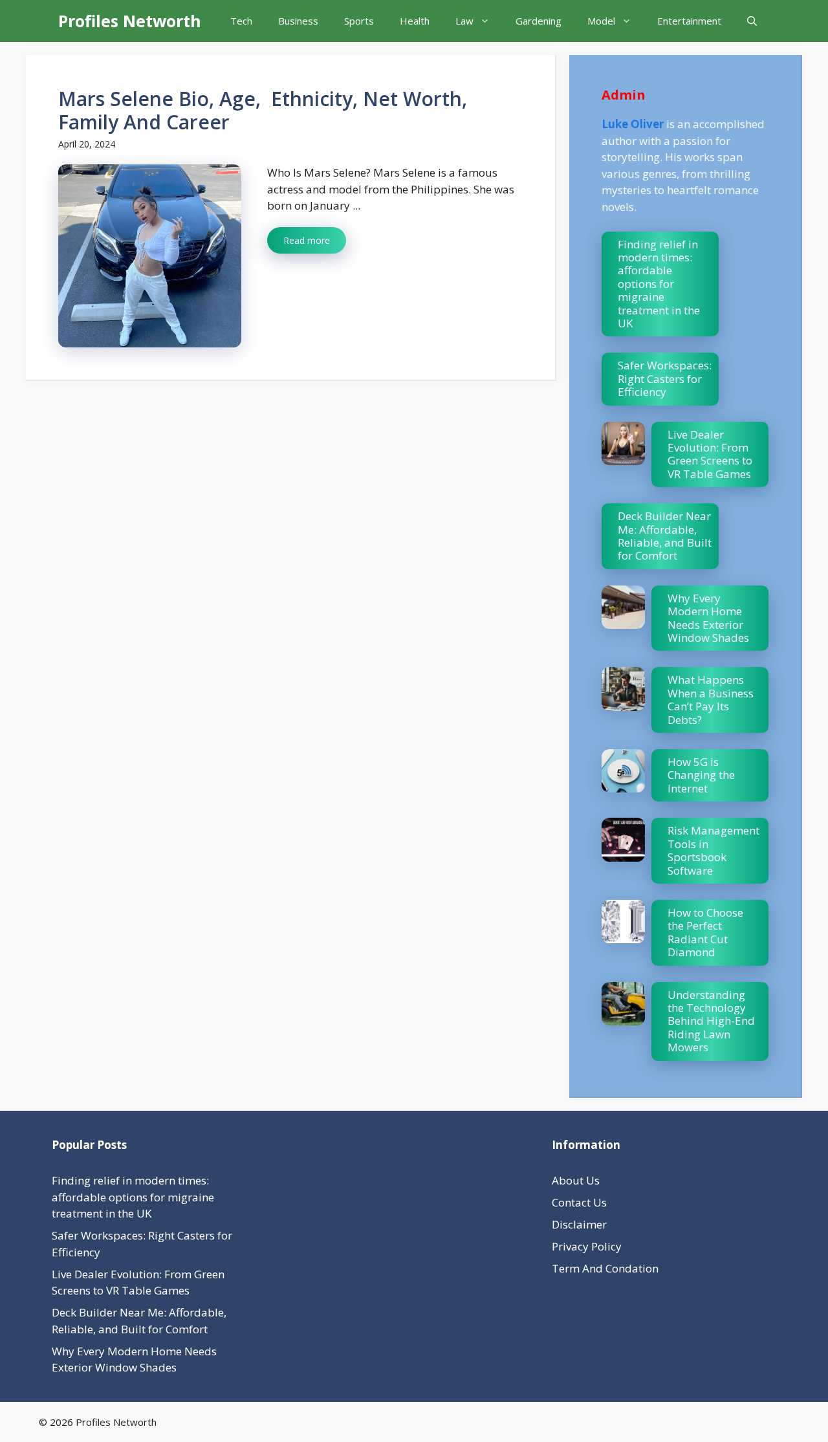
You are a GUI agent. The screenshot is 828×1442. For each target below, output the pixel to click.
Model (601, 20)
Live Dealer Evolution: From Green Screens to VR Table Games (710, 454)
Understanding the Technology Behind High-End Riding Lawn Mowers (711, 1021)
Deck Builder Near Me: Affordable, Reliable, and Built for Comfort (665, 535)
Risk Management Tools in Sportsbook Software (713, 850)
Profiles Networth (129, 21)
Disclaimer (579, 1224)
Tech (241, 20)
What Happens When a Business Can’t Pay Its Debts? (711, 699)
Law (464, 20)
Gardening (538, 20)
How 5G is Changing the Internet (701, 775)
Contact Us (579, 1202)
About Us (576, 1180)
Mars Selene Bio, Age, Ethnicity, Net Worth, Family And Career (262, 110)
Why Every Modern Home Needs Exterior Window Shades (708, 618)
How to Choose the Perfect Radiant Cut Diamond (705, 932)
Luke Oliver (633, 123)
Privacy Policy (587, 1246)
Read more (306, 240)
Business (298, 20)
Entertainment (689, 20)
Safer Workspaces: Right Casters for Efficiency (665, 378)
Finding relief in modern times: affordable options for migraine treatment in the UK (659, 284)
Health (415, 20)
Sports (359, 20)
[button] (752, 21)
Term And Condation (605, 1268)
